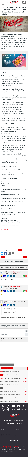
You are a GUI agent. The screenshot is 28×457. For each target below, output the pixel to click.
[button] (1, 338)
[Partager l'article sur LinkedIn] (9, 254)
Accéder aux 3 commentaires (14, 261)
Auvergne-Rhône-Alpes (7, 447)
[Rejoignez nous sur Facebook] (24, 406)
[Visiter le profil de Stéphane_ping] (1, 272)
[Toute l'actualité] (24, 368)
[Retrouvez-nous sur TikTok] (8, 406)
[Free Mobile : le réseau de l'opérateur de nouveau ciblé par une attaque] (3, 257)
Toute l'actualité (7, 368)
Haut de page (13, 440)
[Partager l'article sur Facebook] (6, 254)
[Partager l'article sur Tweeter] (2, 254)
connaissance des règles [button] (14, 326)
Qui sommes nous (18, 420)
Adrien (20, 250)
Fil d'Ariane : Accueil (6, 446)
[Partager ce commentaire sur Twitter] (8, 276)
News (26, 381)
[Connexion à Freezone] (24, 2)
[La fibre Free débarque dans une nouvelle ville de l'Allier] (25, 257)
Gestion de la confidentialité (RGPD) (10, 430)
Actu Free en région (18, 446)
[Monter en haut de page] (14, 276)
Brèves (26, 371)
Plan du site (19, 423)
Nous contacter (10, 423)
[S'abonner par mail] (13, 254)
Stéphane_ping (15, 272)
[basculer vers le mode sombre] (6, 2)
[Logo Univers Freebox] (14, 2)
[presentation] (1, 338)
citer (5, 276)
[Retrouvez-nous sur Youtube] (13, 406)
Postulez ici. (5, 229)
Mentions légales (8, 420)
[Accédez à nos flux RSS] (3, 406)
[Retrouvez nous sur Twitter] (19, 406)
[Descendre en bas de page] (11, 276)
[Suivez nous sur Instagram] (3, 409)
